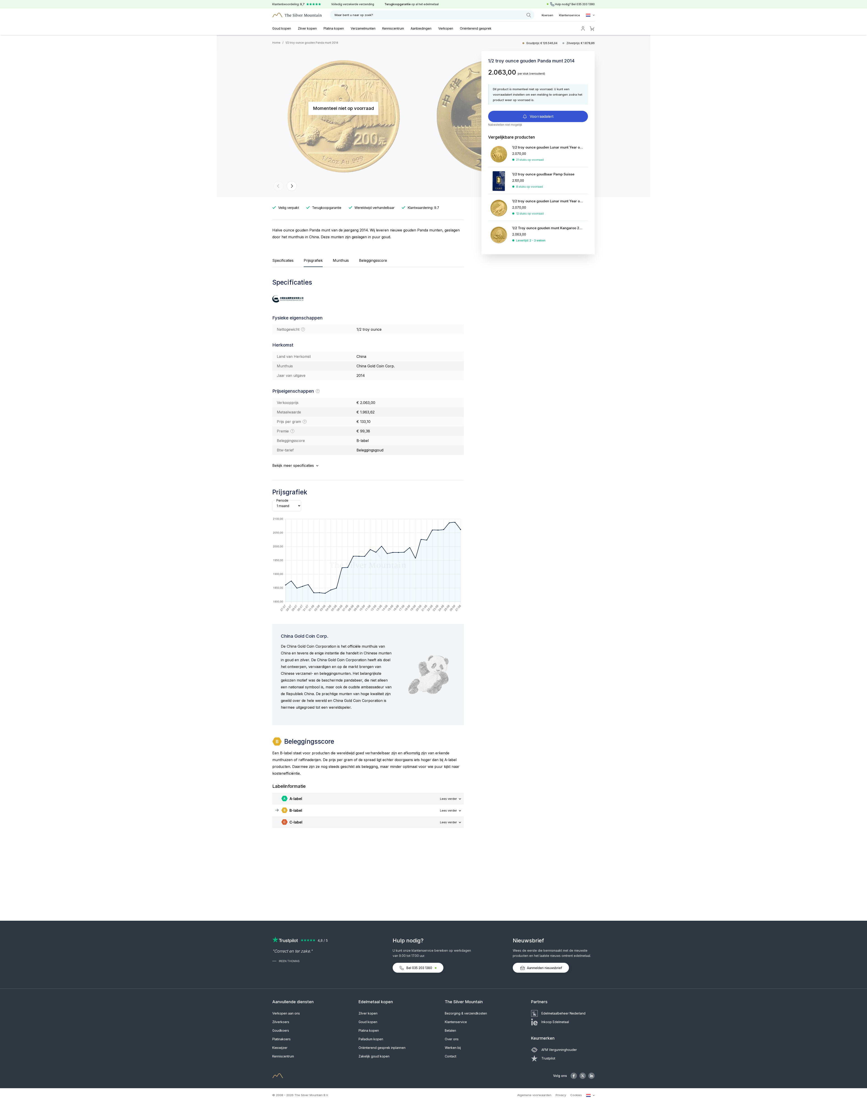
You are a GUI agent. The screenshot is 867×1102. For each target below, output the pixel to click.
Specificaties (283, 260)
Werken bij (453, 1048)
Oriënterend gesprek (476, 28)
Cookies (576, 1095)
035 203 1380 (585, 4)
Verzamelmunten (363, 28)
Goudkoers (280, 1030)
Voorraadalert (541, 116)
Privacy (561, 1095)
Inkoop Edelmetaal (555, 1022)
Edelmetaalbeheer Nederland (563, 1013)
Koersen (547, 15)
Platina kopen (334, 28)
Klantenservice (569, 15)
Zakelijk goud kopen (374, 1056)
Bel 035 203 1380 (419, 968)
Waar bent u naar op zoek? (353, 15)
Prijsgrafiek (313, 260)
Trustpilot (548, 1058)
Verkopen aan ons (286, 1013)
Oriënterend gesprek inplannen (382, 1048)
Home (276, 42)
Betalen (450, 1030)
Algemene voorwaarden (534, 1095)
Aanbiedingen (421, 28)
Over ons (452, 1039)
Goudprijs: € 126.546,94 (542, 43)
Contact (450, 1056)
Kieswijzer (279, 1048)
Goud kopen (281, 28)
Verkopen (445, 28)
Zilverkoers (280, 1022)
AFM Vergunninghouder (559, 1050)
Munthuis (341, 260)
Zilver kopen (307, 28)
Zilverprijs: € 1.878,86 (580, 43)
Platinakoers (281, 1039)
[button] (278, 186)
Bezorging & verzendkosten (466, 1013)
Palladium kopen (371, 1039)
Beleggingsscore (373, 260)
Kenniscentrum (393, 28)
